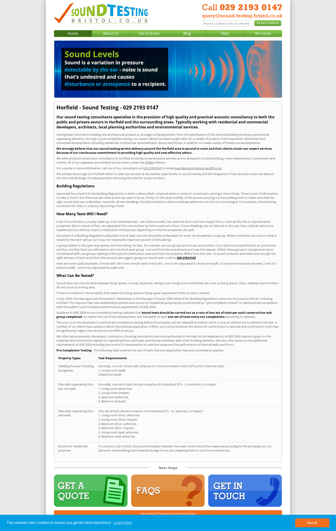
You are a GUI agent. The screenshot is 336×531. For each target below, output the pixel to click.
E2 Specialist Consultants (171, 513)
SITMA (149, 162)
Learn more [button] (122, 523)
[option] (168, 69)
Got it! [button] (312, 523)
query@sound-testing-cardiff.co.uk (198, 168)
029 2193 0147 (152, 168)
